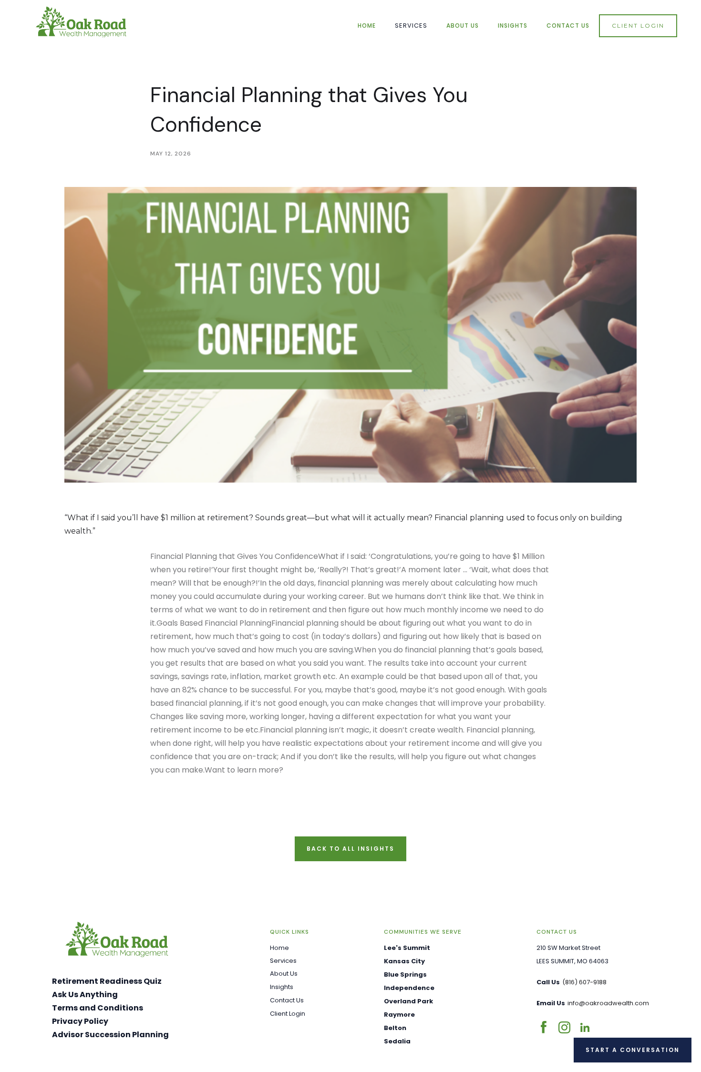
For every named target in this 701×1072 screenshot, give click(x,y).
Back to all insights (350, 849)
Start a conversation (633, 1050)
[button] (411, 26)
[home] (81, 22)
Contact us (567, 25)
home (367, 25)
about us (462, 25)
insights (512, 25)
